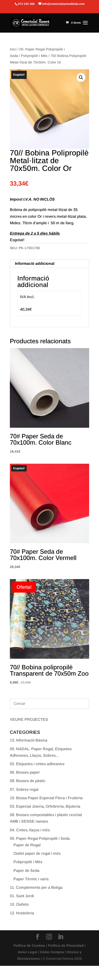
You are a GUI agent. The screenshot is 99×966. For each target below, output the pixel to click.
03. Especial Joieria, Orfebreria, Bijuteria (45, 806)
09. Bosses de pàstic (27, 781)
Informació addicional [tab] (34, 263)
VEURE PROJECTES (29, 719)
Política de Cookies (29, 945)
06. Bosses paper (25, 772)
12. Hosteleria (22, 913)
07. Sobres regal (24, 789)
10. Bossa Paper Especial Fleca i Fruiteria (46, 798)
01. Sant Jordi (22, 896)
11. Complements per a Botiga (36, 887)
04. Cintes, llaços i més (30, 830)
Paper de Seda (26, 870)
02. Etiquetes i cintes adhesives (37, 764)
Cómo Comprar (52, 952)
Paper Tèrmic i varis (31, 879)
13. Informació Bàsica (28, 740)
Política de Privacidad (66, 945)
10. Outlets (19, 904)
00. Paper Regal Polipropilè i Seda (40, 838)
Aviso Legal (27, 952)
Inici (13, 49)
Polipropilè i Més (34, 56)
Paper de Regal (27, 845)
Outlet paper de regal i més (37, 853)
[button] (81, 77)
